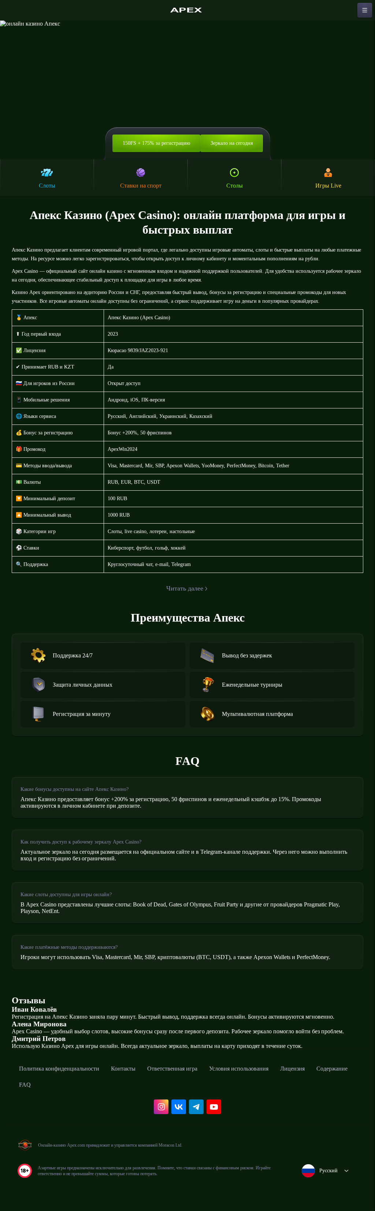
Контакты (123, 1068)
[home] (187, 10)
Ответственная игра (172, 1068)
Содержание (332, 1068)
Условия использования (238, 1068)
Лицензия (292, 1068)
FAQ (25, 1085)
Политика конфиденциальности (59, 1068)
